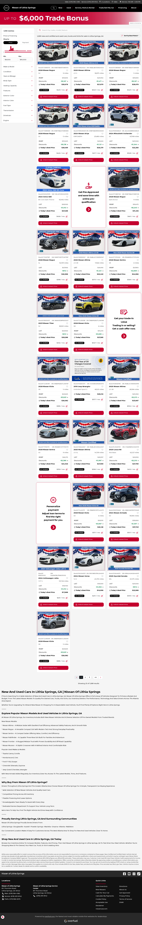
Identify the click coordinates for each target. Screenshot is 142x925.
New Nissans (101, 890)
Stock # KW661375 (79, 384)
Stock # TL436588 (79, 320)
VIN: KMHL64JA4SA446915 (130, 573)
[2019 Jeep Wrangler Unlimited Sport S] (88, 368)
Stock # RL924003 (80, 573)
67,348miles (134, 136)
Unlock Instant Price (50, 97)
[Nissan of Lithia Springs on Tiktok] (138, 874)
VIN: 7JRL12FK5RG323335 (60, 194)
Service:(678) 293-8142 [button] (13, 896)
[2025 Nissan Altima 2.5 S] (88, 52)
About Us (123, 890)
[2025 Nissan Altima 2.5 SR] (88, 242)
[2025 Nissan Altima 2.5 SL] (88, 431)
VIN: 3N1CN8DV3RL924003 (95, 573)
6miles (136, 263)
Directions (123, 886)
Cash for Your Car (102, 893)
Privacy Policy (124, 896)
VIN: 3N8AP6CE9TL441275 (95, 510)
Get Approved (124, 893)
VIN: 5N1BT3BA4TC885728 (130, 194)
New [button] (60, 8)
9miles (65, 73)
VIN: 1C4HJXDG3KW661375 (95, 384)
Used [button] (69, 8)
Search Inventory (54, 8)
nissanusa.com (101, 909)
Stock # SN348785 (115, 384)
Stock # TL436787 (44, 384)
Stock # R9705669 (115, 510)
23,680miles (99, 136)
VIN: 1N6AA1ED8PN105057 (60, 320)
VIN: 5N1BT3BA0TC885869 (130, 68)
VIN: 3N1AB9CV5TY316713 (60, 447)
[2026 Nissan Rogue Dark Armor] (124, 178)
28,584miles (134, 389)
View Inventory (101, 886)
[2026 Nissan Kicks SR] (88, 305)
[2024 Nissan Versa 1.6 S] (88, 558)
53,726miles (63, 581)
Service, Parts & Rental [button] (84, 8)
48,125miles (99, 389)
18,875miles (99, 73)
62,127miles (134, 452)
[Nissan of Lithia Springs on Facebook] (123, 874)
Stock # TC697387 (44, 257)
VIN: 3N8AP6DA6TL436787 (59, 384)
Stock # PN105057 (44, 320)
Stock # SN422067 (79, 447)
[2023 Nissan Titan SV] (53, 305)
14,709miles (99, 452)
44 (96, 677)
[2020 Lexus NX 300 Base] (124, 431)
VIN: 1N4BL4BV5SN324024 (95, 68)
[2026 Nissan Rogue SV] (53, 52)
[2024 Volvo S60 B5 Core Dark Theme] (53, 178)
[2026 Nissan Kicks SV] (88, 495)
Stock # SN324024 (80, 68)
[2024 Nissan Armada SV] (124, 495)
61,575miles (134, 579)
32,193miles (63, 263)
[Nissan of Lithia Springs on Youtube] (128, 874)
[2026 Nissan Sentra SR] (124, 242)
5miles (136, 73)
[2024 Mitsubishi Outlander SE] (124, 115)
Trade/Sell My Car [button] (106, 8)
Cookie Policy (101, 899)
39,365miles (134, 516)
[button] (105, 2)
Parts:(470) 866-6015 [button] (12, 899)
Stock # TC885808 (44, 131)
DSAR (121, 902)
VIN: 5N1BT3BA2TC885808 (59, 131)
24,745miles (99, 579)
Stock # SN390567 (79, 257)
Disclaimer (100, 906)
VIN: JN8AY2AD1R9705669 (130, 510)
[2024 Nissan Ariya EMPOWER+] (88, 115)
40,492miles (63, 200)
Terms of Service (125, 899)
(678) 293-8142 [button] (41, 896)
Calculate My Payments (105, 896)
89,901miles (63, 326)
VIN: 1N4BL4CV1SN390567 (95, 257)
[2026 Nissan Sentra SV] (53, 431)
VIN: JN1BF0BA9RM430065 (95, 131)
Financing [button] (122, 8)
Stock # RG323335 (44, 194)
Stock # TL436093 (44, 639)
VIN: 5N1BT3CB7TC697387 (60, 257)
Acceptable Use (102, 902)
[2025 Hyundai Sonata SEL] (124, 558)
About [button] (133, 8)
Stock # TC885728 (115, 194)
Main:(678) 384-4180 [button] (12, 893)
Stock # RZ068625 (115, 131)
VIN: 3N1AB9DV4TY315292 (130, 257)
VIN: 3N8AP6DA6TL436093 (59, 639)
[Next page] (100, 677)
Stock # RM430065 (80, 131)
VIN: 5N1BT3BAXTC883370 (59, 68)
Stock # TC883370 (44, 68)
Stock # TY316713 (43, 447)
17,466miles (99, 263)
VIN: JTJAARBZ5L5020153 (130, 447)
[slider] (3, 52)
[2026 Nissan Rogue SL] (53, 242)
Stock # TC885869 (115, 68)
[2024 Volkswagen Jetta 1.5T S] (53, 558)
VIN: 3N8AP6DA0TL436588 (95, 320)
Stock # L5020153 (114, 447)
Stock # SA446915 (114, 573)
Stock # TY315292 (114, 257)
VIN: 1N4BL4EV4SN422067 (95, 447)
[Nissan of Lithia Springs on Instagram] (133, 874)
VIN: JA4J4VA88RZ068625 (130, 131)
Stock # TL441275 (79, 510)
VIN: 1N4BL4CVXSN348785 (130, 384)
